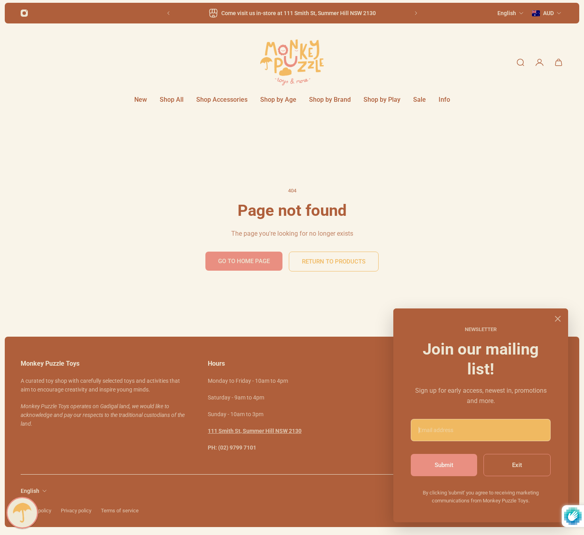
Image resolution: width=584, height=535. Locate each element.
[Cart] (558, 62)
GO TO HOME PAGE (244, 261)
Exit (517, 465)
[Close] (558, 319)
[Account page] (539, 62)
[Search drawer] (520, 62)
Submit (444, 465)
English (30, 491)
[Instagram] (24, 13)
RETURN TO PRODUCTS (333, 261)
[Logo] (292, 62)
